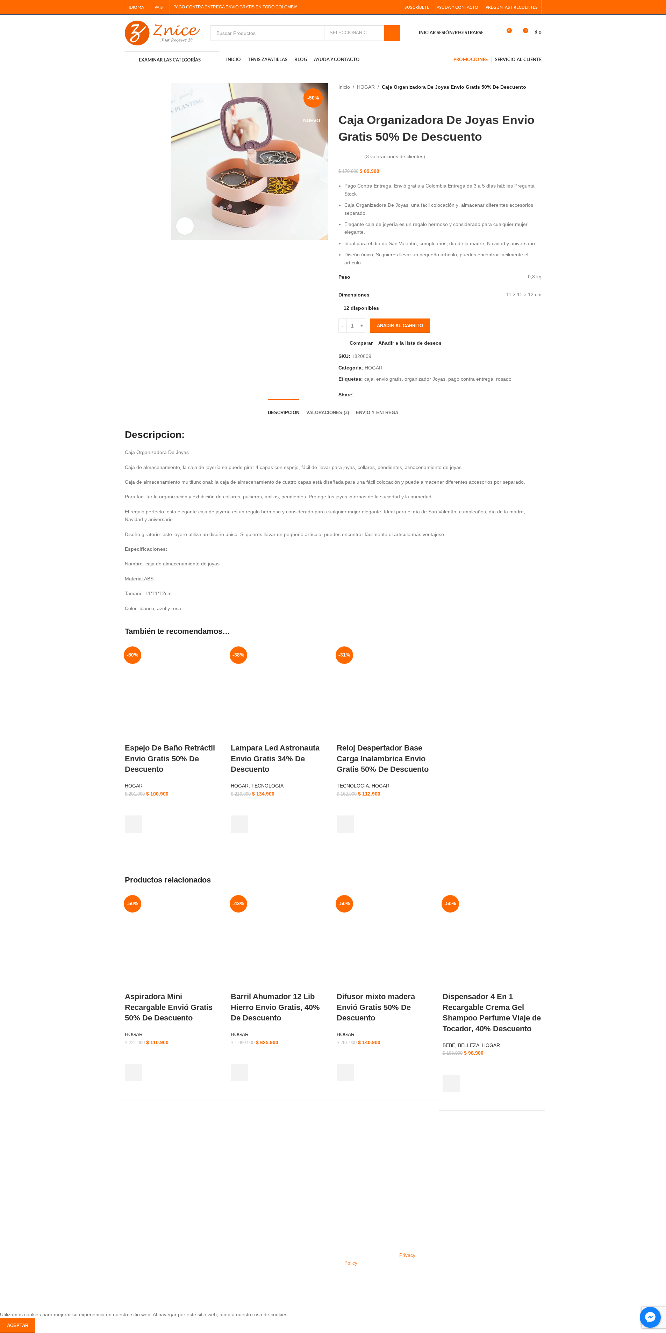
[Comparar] (218, 1107)
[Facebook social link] (357, 7)
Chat (95, 1213)
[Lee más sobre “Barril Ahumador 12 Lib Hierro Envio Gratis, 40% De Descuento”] (239, 1072)
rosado (503, 379)
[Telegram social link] (392, 7)
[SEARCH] (392, 33)
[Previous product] (341, 101)
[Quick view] (133, 841)
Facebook (270, 1213)
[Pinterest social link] (375, 7)
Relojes (13, 1249)
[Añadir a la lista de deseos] (133, 806)
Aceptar (17, 1325)
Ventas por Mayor (24, 1261)
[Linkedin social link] (383, 7)
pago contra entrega (470, 379)
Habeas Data (189, 1261)
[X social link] (365, 7)
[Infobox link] (53, 1167)
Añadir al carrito (400, 325)
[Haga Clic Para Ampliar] (185, 226)
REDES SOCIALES (280, 1201)
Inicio (344, 87)
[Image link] (178, 1292)
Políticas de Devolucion (115, 1249)
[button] (133, 824)
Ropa (11, 1225)
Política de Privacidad (198, 1249)
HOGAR (366, 87)
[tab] (283, 408)
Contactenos (104, 1261)
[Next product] (355, 101)
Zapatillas (16, 1213)
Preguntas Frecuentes (114, 1225)
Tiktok (265, 1237)
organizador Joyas (424, 379)
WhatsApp (270, 1249)
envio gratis (389, 379)
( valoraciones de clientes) (394, 156)
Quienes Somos (192, 1213)
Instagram (270, 1225)
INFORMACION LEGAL (201, 1201)
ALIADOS (16, 1201)
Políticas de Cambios (113, 1237)
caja (368, 379)
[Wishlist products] (493, 33)
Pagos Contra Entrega (199, 1237)
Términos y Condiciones (201, 1225)
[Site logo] (162, 32)
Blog (264, 1261)
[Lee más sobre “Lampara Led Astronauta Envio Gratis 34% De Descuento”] (239, 824)
